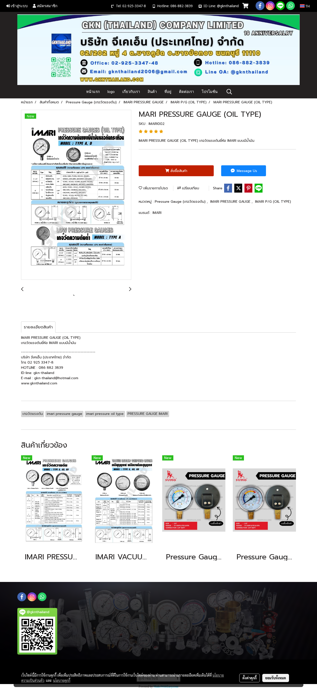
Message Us (246, 170)
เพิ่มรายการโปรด (155, 188)
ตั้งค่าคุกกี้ (249, 678)
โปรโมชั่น (209, 91)
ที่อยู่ (167, 91)
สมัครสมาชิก (46, 6)
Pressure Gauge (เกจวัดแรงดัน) (181, 201)
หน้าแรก (93, 91)
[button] (229, 91)
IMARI (157, 212)
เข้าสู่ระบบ (19, 6)
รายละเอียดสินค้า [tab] (38, 327)
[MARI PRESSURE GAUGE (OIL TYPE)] (76, 195)
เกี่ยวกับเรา (131, 91)
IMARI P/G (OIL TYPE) (273, 201)
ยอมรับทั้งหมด (275, 678)
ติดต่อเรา (186, 91)
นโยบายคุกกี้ (61, 680)
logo (111, 91)
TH (307, 6)
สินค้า (152, 91)
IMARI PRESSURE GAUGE (231, 201)
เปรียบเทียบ (190, 188)
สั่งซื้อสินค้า (178, 170)
